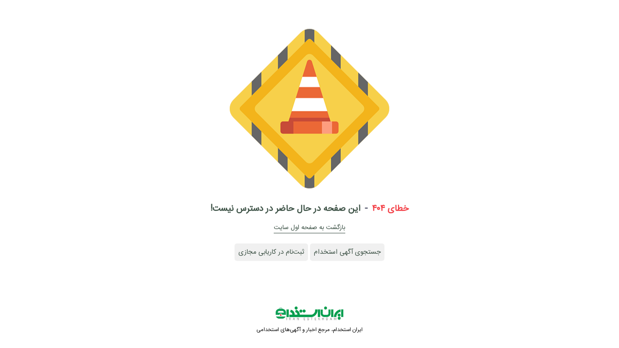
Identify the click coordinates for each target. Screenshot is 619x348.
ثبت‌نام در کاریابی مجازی (271, 252)
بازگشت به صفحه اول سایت (309, 227)
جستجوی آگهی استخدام (347, 252)
